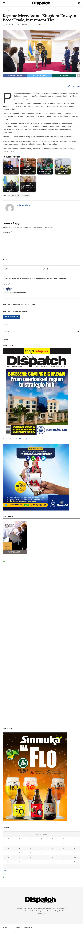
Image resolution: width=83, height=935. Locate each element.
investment (25, 195)
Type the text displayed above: (14, 292)
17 (8, 857)
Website (46, 269)
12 (30, 853)
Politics (10, 11)
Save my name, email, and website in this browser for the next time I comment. (35, 278)
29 (64, 862)
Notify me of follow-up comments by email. (20, 304)
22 (64, 857)
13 (41, 853)
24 (8, 862)
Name (6, 259)
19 (30, 857)
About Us (17, 928)
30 (75, 862)
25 (19, 862)
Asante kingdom (13, 195)
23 (75, 857)
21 (52, 857)
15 (63, 853)
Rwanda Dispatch (13, 931)
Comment (7, 232)
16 (74, 853)
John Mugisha (9, 25)
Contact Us (28, 928)
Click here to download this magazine (16, 439)
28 (52, 862)
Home (4, 11)
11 (19, 853)
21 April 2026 (22, 25)
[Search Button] (78, 331)
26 (30, 862)
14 (52, 853)
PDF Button (75, 86)
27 (41, 862)
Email (5, 269)
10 (8, 853)
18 (19, 857)
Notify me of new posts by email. (15, 311)
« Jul (4, 870)
